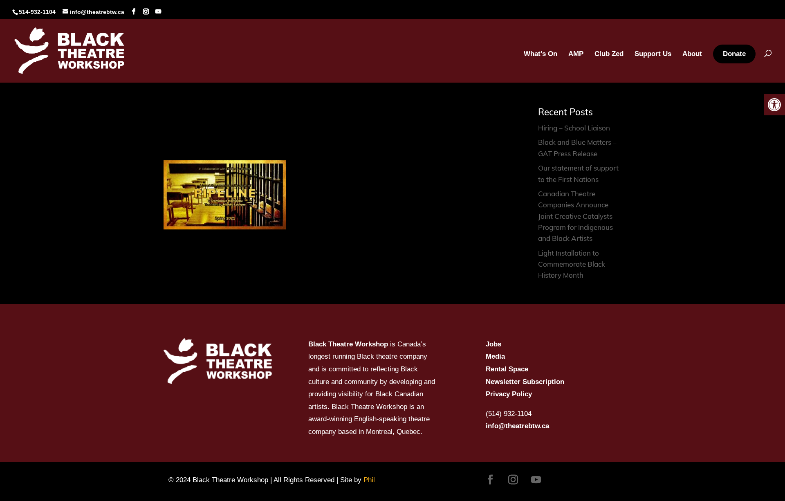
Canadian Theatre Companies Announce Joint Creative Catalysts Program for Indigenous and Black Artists (575, 216)
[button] (774, 104)
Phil (369, 480)
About (692, 54)
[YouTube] (158, 12)
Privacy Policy (509, 394)
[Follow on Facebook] (490, 480)
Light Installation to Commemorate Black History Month (571, 264)
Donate (734, 54)
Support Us (653, 54)
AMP (575, 54)
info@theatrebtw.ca (517, 426)
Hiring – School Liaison (574, 128)
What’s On (540, 54)
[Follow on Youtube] (536, 480)
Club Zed (609, 54)
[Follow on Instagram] (513, 480)
